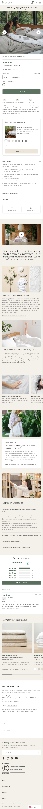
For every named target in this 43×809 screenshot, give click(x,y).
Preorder (21, 91)
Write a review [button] (21, 583)
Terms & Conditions (18, 804)
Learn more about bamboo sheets (13, 316)
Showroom (7, 724)
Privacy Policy (28, 804)
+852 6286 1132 (17, 711)
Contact (6, 718)
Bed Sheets (5, 56)
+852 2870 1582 (12, 705)
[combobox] (34, 807)
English (34, 807)
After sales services (6, 804)
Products (7, 730)
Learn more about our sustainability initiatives (19, 464)
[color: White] (35, 669)
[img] (6, 595)
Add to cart (21, 151)
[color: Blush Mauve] (38, 669)
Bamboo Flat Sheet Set (18, 56)
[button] (13, 568)
